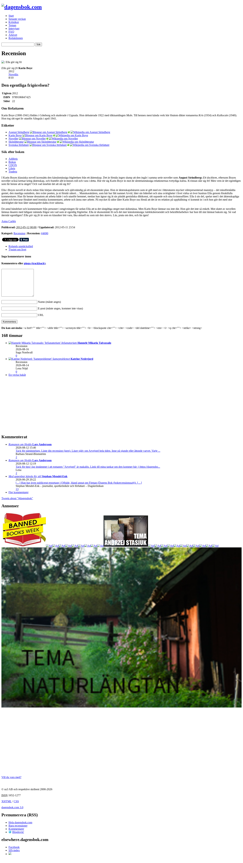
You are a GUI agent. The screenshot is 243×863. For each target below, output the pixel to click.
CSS (16, 801)
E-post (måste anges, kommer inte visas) (60, 308)
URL (41, 314)
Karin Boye (15, 135)
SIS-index (14, 850)
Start (11, 15)
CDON (13, 165)
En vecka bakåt (17, 374)
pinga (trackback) (34, 263)
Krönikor (14, 22)
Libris (12, 168)
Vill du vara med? (11, 777)
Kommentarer (16, 828)
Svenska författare (19, 144)
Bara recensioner (18, 825)
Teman (12, 25)
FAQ (11, 31)
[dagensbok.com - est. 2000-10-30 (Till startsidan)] (21, 7)
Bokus (12, 161)
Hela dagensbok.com (20, 822)
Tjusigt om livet (17, 249)
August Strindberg (19, 132)
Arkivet (13, 34)
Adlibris (13, 158)
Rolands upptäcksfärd (21, 246)
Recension (19, 233)
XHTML (6, 801)
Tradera (13, 171)
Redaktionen (16, 38)
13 (17, 489)
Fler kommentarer (18, 492)
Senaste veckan (17, 18)
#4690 (44, 233)
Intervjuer (14, 28)
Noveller (13, 138)
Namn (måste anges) (49, 301)
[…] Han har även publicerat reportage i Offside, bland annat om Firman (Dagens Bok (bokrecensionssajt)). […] (79, 482)
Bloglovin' (18, 832)
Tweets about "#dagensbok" (17, 498)
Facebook (14, 847)
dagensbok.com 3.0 (12, 807)
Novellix (13, 74)
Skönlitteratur (16, 141)
